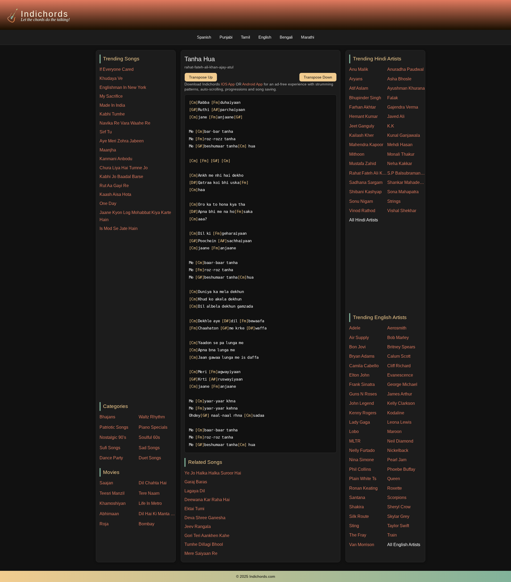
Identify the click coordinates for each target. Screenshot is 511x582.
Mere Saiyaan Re (200, 553)
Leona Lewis (399, 422)
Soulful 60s (149, 437)
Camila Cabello (364, 366)
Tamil (245, 37)
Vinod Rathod (362, 210)
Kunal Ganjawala (403, 135)
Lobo (354, 431)
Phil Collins (360, 469)
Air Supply (359, 337)
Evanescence (400, 375)
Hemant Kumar (363, 116)
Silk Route (359, 516)
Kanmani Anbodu (116, 158)
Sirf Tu (106, 132)
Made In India (112, 105)
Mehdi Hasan (400, 144)
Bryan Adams (361, 356)
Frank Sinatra (362, 384)
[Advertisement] (137, 317)
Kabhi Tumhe (112, 114)
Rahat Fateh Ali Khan (368, 173)
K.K (390, 126)
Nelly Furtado (362, 450)
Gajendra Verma (402, 107)
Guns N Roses (363, 394)
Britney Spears (401, 347)
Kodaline (395, 413)
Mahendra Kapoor (366, 144)
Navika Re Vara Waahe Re (125, 123)
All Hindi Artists (363, 220)
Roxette (394, 488)
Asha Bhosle (399, 79)
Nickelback (397, 450)
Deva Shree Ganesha (204, 517)
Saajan (106, 483)
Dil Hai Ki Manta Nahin (157, 513)
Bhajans (107, 417)
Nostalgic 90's (113, 437)
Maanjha (108, 150)
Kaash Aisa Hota (115, 194)
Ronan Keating (363, 488)
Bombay (146, 524)
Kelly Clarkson (401, 403)
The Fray (357, 535)
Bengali (286, 37)
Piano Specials (153, 427)
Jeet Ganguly (361, 126)
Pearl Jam (396, 459)
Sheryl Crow (399, 507)
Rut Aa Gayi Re (114, 185)
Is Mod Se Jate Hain (119, 228)
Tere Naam (149, 493)
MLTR (355, 441)
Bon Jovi (357, 347)
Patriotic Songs (114, 427)
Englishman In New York (123, 87)
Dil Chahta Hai (153, 483)
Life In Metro (150, 503)
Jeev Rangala (197, 526)
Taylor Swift (398, 525)
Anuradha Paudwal (405, 69)
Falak (392, 98)
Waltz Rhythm (152, 417)
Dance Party (111, 458)
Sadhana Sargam (365, 182)
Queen (393, 478)
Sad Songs (149, 447)
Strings (394, 201)
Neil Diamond (400, 441)
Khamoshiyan (113, 503)
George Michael (402, 384)
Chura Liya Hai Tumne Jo (124, 168)
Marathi (307, 37)
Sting (354, 525)
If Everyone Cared (117, 69)
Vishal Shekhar (401, 210)
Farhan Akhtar (362, 107)
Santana (357, 497)
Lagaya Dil (194, 491)
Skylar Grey (398, 516)
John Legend (361, 403)
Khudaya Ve (111, 78)
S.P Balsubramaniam (406, 173)
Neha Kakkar (399, 163)
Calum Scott (398, 356)
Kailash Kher (361, 135)
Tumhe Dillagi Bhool (203, 544)
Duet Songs (150, 458)
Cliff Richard (399, 366)
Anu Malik (358, 69)
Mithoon (356, 154)
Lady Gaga (359, 422)
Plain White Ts (362, 478)
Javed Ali (396, 116)
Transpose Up (201, 77)
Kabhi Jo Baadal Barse (121, 176)
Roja (104, 524)
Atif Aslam (358, 88)
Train (392, 535)
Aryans (355, 79)
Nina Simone (361, 459)
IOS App (228, 84)
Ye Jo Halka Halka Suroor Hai (212, 473)
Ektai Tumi (194, 508)
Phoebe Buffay (401, 469)
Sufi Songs (110, 447)
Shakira (356, 507)
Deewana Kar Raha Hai (207, 499)
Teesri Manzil (112, 493)
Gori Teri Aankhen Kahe (206, 535)
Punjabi (226, 37)
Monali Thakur (400, 154)
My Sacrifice (111, 96)
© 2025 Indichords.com (255, 577)
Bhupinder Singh (365, 98)
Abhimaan (109, 513)
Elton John (359, 375)
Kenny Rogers (362, 413)
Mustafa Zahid (362, 163)
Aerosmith (396, 328)
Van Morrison (361, 544)
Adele (354, 328)
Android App (252, 84)
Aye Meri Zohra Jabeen (122, 141)
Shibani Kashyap (365, 191)
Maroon (394, 431)
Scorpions (396, 497)
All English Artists (403, 544)
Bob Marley (398, 337)
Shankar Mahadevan (406, 182)
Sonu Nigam (361, 201)
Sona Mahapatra (403, 191)
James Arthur (399, 394)
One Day (108, 203)
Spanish (204, 37)
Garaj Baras (195, 482)
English (264, 37)
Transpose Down (318, 77)
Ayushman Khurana (406, 88)
